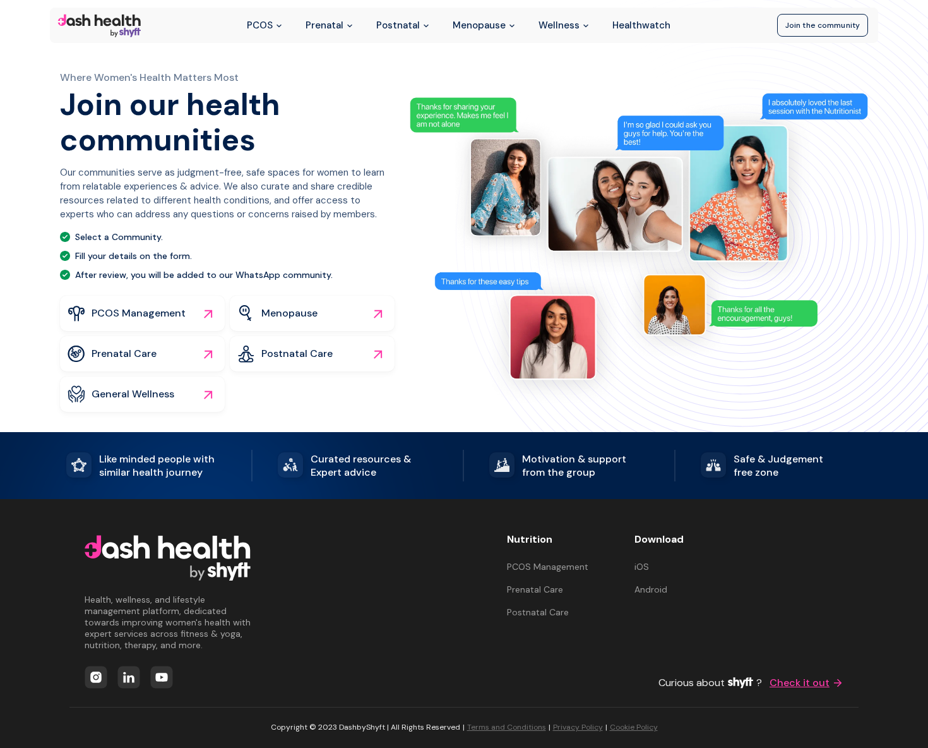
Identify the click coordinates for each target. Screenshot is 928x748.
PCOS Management (547, 566)
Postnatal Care (538, 612)
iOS (641, 566)
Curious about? (744, 683)
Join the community (822, 25)
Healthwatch (641, 25)
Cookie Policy (634, 727)
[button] (142, 313)
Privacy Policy (578, 727)
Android (650, 589)
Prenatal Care (535, 589)
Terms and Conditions (506, 727)
